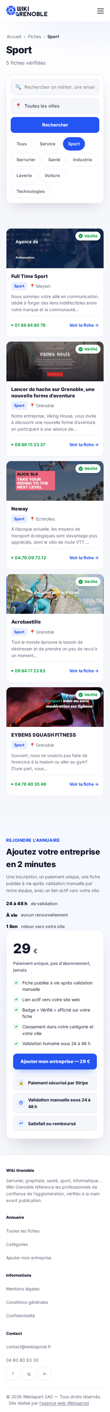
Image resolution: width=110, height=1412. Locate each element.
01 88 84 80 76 (30, 325)
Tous (21, 143)
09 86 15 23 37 (30, 444)
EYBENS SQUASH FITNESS (43, 735)
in (44, 1373)
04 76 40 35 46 (30, 784)
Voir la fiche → (84, 325)
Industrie (82, 159)
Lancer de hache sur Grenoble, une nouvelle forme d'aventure (53, 392)
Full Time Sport (29, 276)
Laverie (24, 175)
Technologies (30, 191)
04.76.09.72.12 (30, 557)
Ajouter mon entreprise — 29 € (55, 1061)
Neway (19, 509)
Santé (54, 159)
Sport (74, 143)
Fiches (34, 36)
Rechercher (55, 125)
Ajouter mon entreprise (28, 1257)
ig (29, 1373)
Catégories (17, 1244)
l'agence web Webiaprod (64, 1403)
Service (47, 143)
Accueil (14, 36)
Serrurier (25, 159)
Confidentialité (20, 1315)
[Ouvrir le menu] (100, 11)
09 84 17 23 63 (30, 670)
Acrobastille (26, 622)
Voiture (52, 175)
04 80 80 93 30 (22, 1360)
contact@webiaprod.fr (28, 1346)
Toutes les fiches (22, 1230)
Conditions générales (27, 1302)
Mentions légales (22, 1288)
